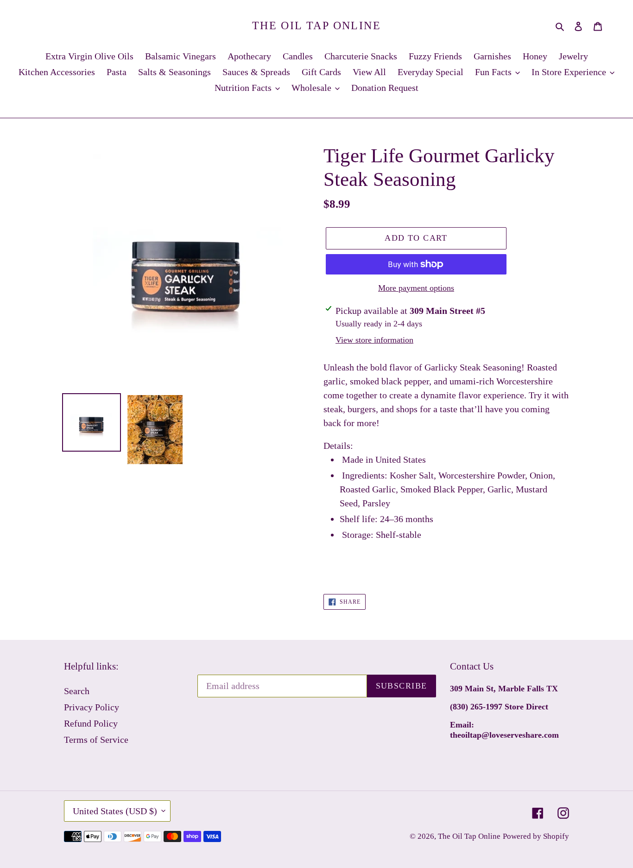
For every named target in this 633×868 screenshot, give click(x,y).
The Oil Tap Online (316, 25)
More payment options (416, 288)
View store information (374, 340)
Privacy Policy (91, 707)
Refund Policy (91, 723)
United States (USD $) (115, 811)
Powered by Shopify (536, 836)
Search (76, 691)
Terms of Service (96, 739)
